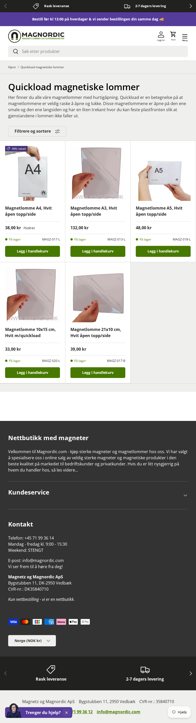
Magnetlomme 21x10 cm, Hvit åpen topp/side (95, 332)
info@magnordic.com (118, 712)
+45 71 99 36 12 (78, 712)
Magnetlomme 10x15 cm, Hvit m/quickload (30, 332)
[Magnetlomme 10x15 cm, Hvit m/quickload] (32, 294)
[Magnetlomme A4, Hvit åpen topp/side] (32, 173)
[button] (173, 36)
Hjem (12, 67)
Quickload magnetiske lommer (42, 67)
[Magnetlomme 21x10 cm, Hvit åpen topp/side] (97, 294)
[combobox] (98, 51)
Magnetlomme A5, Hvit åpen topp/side (159, 211)
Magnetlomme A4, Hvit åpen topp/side (28, 211)
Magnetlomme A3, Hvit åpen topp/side (93, 211)
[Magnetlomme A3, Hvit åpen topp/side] (97, 173)
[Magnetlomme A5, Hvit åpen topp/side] (163, 173)
